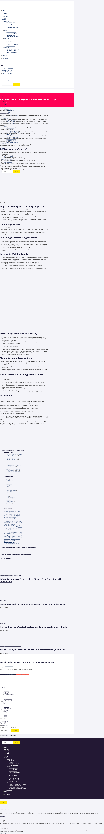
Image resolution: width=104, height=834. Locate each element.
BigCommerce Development (13, 53)
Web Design (9, 24)
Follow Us (4, 709)
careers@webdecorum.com (8, 80)
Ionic (7, 486)
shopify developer (16, 533)
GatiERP (8, 793)
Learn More (40, 799)
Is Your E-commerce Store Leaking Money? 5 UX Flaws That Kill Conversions (30, 580)
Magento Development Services (16, 785)
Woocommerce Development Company (18, 784)
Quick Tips (8, 493)
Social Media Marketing (12, 43)
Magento (8, 489)
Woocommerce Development (13, 49)
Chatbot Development (10, 481)
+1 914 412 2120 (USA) (4, 723)
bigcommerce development (9, 512)
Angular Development (11, 29)
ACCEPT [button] (44, 799)
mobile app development (12, 526)
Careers (6, 15)
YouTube (5, 716)
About (7, 750)
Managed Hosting (10, 46)
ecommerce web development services (12, 517)
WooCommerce (9, 503)
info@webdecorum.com (7, 70)
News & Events (9, 491)
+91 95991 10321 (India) (4, 721)
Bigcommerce (8, 480)
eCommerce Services (6, 695)
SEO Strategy (22, 450)
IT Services (4, 687)
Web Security (17, 542)
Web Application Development (15, 537)
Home (3, 96)
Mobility (6, 30)
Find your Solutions (22, 674)
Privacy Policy (6, 705)
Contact (6, 16)
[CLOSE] (3, 802)
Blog (5, 13)
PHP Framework (8, 531)
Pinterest (5, 715)
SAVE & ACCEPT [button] (3, 833)
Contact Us (6, 703)
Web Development (10, 22)
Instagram (6, 713)
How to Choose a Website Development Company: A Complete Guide (33, 627)
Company (4, 10)
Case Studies (5, 58)
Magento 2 (6, 524)
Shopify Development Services (16, 535)
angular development (11, 511)
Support (3, 701)
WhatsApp (6, 446)
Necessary (3, 820)
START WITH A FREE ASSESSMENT (8, 674)
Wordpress (8, 504)
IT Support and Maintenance (13, 44)
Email (5, 440)
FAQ (5, 106)
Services (4, 19)
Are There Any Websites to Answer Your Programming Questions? (32, 649)
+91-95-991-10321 (7, 71)
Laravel (7, 487)
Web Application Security (8, 539)
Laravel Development (11, 25)
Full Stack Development (16, 518)
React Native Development (12, 36)
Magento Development (11, 50)
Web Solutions (7, 21)
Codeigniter (8, 482)
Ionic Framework (16, 521)
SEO (8, 113)
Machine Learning (13, 522)
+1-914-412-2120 (7, 73)
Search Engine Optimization (8, 450)
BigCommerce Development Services (17, 788)
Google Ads (7, 519)
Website (8, 502)
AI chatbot (6, 511)
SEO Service (9, 41)
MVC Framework (13, 529)
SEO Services (17, 450)
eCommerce (7, 47)
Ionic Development (11, 35)
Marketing (6, 38)
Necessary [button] (2, 816)
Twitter (5, 711)
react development (15, 531)
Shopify (7, 496)
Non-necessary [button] (3, 824)
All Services (9, 790)
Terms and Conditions (8, 708)
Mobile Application (11, 32)
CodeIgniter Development (12, 27)
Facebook (6, 710)
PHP (7, 492)
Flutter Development (11, 33)
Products (4, 55)
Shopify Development (11, 52)
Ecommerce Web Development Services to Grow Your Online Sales (32, 604)
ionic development (8, 521)
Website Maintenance (15, 543)
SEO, (26, 123)
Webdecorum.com (6, 735)
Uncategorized (9, 498)
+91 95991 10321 (9, 666)
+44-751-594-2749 (7, 74)
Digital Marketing (10, 39)
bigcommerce (17, 511)
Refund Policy (6, 707)
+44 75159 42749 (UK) (4, 722)
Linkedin (5, 712)
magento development (10, 524)
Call (4, 444)
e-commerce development (13, 515)
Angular (7, 479)
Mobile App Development (11, 490)
